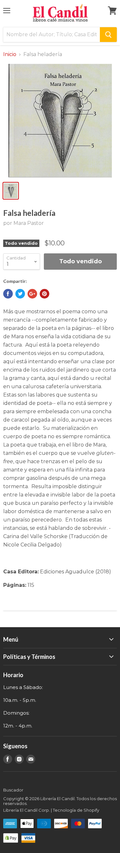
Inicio (9, 54)
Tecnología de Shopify (76, 810)
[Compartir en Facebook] (8, 294)
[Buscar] (108, 34)
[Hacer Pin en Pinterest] (44, 294)
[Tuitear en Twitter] (20, 294)
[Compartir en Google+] (32, 294)
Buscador (13, 789)
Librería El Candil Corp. (26, 810)
